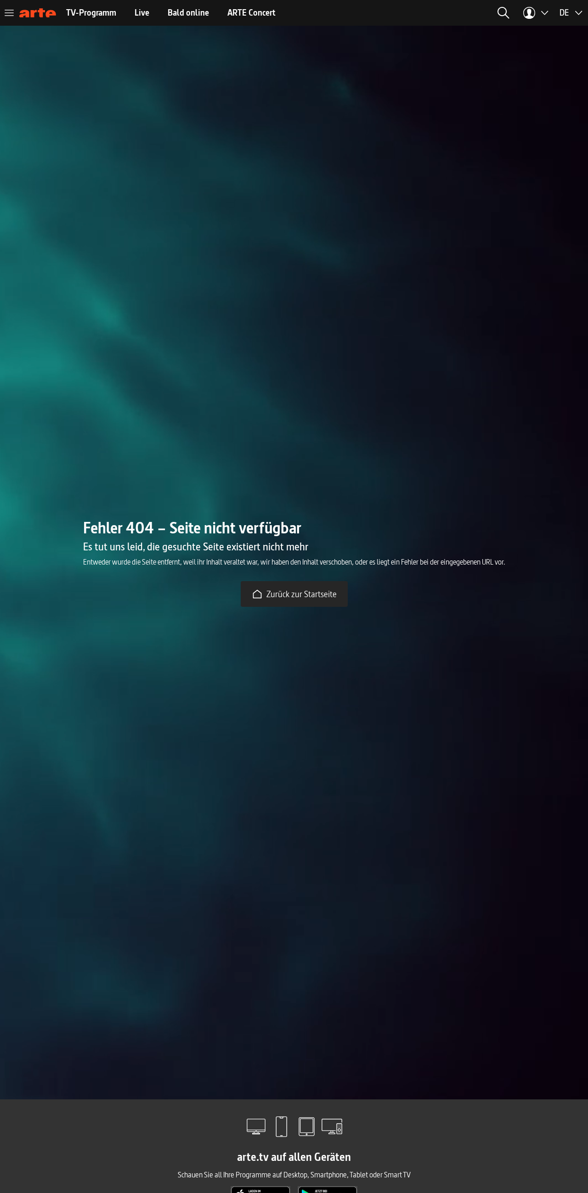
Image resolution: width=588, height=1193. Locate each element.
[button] (503, 13)
